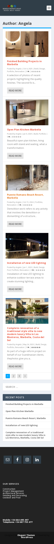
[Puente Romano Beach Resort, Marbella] (27, 177)
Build (36, 68)
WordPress (27, 537)
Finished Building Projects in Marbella (24, 63)
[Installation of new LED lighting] (27, 246)
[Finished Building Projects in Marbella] (27, 44)
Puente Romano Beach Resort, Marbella (25, 196)
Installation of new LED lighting (26, 263)
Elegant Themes (26, 535)
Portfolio (10, 71)
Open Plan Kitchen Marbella (24, 129)
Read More (15, 90)
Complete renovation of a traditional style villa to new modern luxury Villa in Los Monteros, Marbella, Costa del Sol (25, 334)
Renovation (19, 71)
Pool (9, 270)
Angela (18, 68)
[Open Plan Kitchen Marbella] (27, 112)
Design (42, 68)
